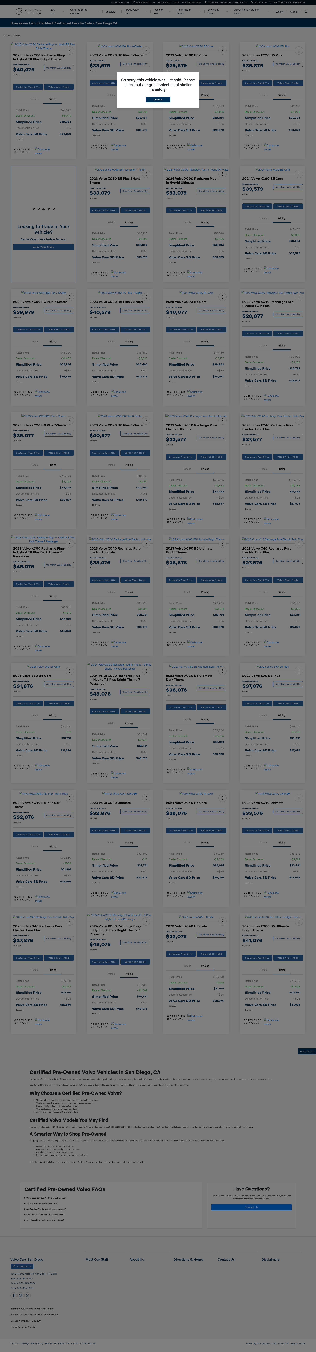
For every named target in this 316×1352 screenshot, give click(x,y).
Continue (158, 99)
